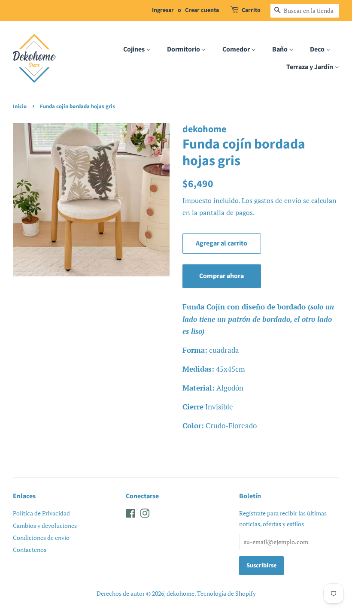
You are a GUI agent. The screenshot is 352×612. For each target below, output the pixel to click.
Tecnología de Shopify (226, 593)
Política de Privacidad (41, 513)
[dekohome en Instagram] (144, 515)
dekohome (180, 593)
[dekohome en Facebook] (131, 515)
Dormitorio (184, 49)
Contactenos (29, 549)
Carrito (251, 10)
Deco (318, 49)
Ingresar (163, 10)
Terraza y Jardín (310, 67)
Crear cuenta (202, 10)
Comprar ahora (221, 276)
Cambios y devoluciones (45, 525)
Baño (280, 49)
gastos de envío (277, 200)
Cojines (134, 49)
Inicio (20, 106)
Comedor (236, 49)
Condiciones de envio (41, 537)
